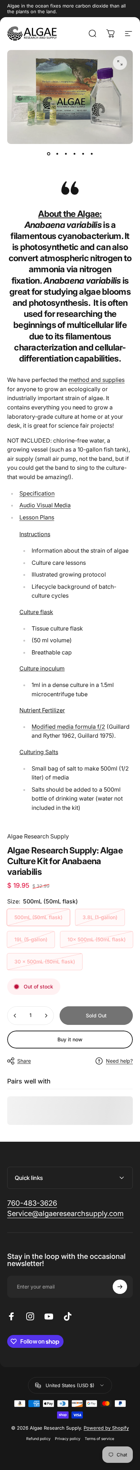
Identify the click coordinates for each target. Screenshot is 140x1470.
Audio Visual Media (45, 505)
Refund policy (38, 1438)
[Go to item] (48, 154)
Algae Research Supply (38, 836)
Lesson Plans (36, 517)
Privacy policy (67, 1438)
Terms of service (99, 1438)
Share (24, 1061)
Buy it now (70, 1039)
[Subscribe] (120, 1287)
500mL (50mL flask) (38, 917)
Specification (37, 493)
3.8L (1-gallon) (100, 917)
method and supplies (97, 379)
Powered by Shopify (106, 1428)
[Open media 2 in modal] (120, 63)
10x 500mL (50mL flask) (96, 939)
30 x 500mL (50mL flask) (44, 961)
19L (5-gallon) (30, 939)
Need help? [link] (119, 1061)
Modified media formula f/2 (68, 726)
